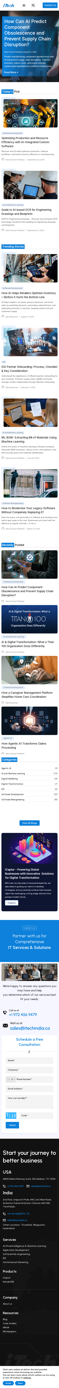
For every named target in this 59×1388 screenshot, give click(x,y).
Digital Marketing (9, 778)
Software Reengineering (12, 799)
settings (27, 1377)
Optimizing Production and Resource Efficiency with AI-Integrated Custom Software (25, 142)
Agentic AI (6, 768)
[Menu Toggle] (23, 5)
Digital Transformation (12, 784)
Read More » (11, 72)
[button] (33, 5)
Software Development (12, 794)
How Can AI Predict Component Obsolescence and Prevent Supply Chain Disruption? (27, 33)
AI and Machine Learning (13, 773)
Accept (8, 1383)
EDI (2, 789)
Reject (20, 1383)
